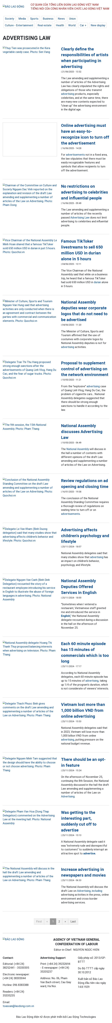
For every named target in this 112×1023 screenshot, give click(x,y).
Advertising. (68, 796)
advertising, (92, 680)
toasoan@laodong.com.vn (18, 1006)
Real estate (44, 25)
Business (48, 18)
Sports (34, 18)
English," (66, 616)
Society (9, 18)
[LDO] (30, 50)
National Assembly (77, 449)
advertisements (75, 154)
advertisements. (70, 513)
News (61, 18)
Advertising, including (89, 890)
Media (22, 18)
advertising (67, 93)
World (72, 25)
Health (60, 25)
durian (97, 282)
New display (98, 25)
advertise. (89, 853)
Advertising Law (79, 217)
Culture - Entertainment (19, 25)
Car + (83, 25)
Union (72, 18)
